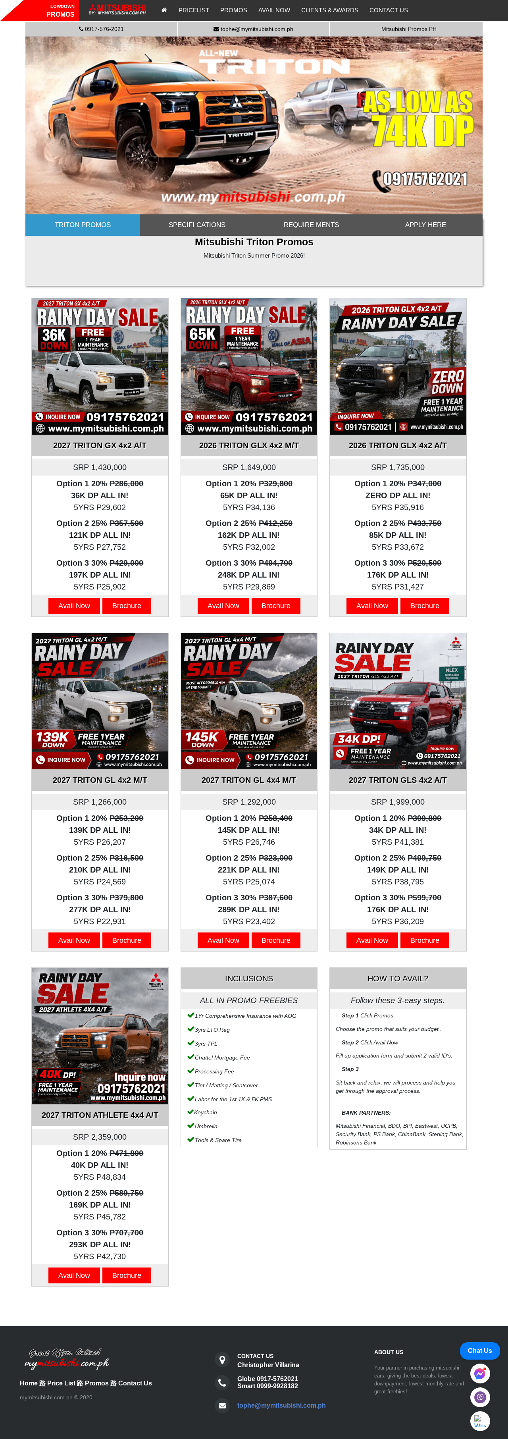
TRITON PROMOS (83, 225)
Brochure (126, 606)
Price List (61, 1383)
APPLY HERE (425, 225)
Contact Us (135, 1383)
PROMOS (233, 10)
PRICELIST (194, 10)
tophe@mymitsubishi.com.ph (281, 1405)
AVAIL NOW (274, 10)
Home (29, 1383)
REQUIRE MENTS (311, 225)
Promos (97, 1383)
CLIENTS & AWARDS (329, 10)
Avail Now (74, 606)
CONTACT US (388, 10)
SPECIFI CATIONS (197, 225)
